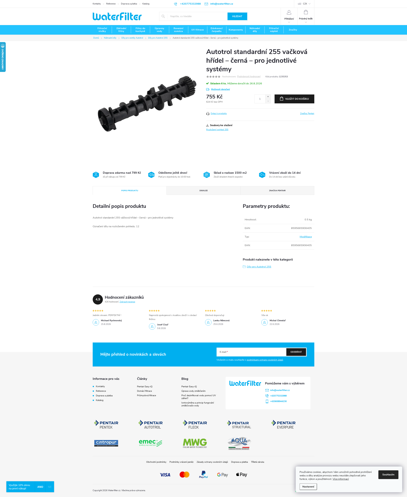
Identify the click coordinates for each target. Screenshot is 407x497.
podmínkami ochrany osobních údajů (265, 359)
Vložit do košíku (297, 99)
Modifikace (306, 236)
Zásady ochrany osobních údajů (212, 461)
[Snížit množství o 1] (268, 101)
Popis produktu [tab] (129, 190)
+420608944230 (278, 401)
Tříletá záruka (257, 461)
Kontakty (97, 3)
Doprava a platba (129, 3)
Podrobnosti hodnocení (248, 76)
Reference (111, 3)
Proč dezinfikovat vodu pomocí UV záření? (198, 397)
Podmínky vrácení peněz (181, 461)
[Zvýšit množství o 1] (268, 97)
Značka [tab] (277, 190)
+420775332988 (278, 395)
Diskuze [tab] (204, 190)
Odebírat (296, 351)
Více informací (341, 479)
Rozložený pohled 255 (217, 129)
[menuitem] (102, 30)
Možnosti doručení (220, 89)
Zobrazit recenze (127, 301)
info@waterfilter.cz (280, 390)
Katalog (145, 3)
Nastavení (308, 486)
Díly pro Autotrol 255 (259, 267)
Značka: (307, 113)
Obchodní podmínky (156, 461)
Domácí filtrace (144, 391)
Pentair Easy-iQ (144, 386)
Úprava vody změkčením (193, 391)
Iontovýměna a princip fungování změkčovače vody (197, 404)
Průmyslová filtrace (146, 395)
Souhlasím (388, 474)
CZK (305, 3)
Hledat (237, 16)
